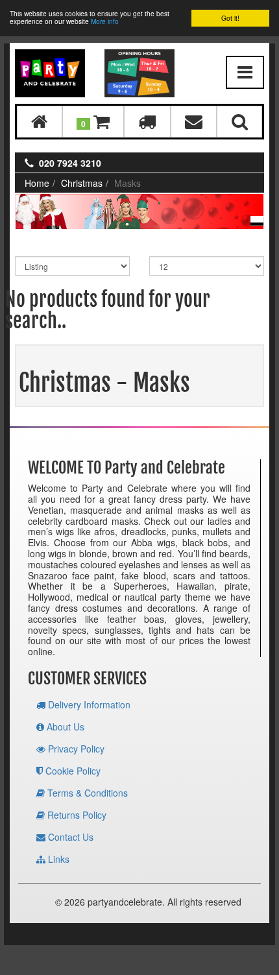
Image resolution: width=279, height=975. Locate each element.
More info (105, 21)
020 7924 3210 (70, 162)
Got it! (230, 18)
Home (37, 182)
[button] (93, 122)
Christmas (82, 182)
